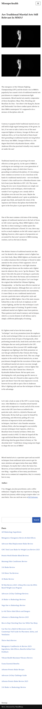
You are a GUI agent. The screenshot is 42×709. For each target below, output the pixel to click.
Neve (3, 707)
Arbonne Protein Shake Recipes (13, 670)
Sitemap (4, 703)
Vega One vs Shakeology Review (13, 605)
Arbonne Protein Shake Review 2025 (15, 681)
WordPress (19, 707)
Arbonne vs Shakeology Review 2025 (15, 617)
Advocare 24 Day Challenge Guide (14, 675)
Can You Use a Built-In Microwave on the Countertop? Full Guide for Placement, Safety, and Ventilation (20, 631)
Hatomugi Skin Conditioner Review (14, 561)
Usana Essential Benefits (10, 664)
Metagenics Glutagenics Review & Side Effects (19, 538)
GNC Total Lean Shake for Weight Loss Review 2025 (21, 550)
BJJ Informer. (33, 497)
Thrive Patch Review (9, 640)
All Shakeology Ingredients (11, 532)
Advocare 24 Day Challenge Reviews (15, 594)
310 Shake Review (8, 567)
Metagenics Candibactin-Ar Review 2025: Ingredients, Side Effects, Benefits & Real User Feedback (18, 649)
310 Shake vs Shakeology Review (14, 687)
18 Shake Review (8, 579)
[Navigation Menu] (38, 3)
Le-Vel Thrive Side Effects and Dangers (16, 611)
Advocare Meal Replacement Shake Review (17, 544)
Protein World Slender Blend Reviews (15, 556)
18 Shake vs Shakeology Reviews (14, 599)
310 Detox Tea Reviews (10, 573)
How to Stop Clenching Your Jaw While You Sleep (20, 623)
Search (36, 520)
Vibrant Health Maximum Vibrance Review (17, 658)
